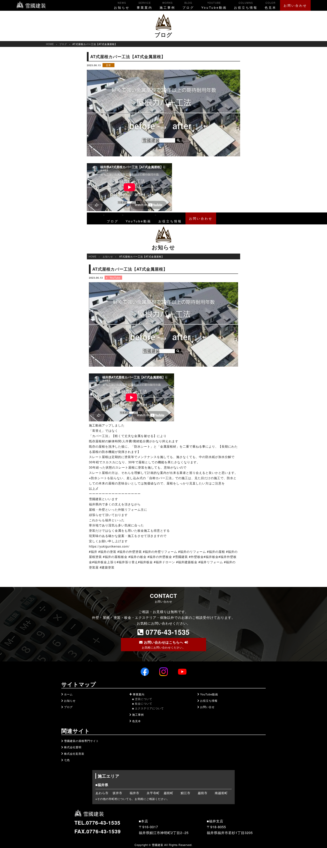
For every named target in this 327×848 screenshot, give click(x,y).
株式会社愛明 (72, 747)
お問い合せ (207, 707)
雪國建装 (35, 5)
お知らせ (122, 5)
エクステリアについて (149, 708)
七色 (67, 760)
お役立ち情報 (246, 5)
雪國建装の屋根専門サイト (81, 741)
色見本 (270, 5)
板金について (143, 703)
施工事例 (167, 5)
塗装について (143, 699)
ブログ (188, 5)
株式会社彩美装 (74, 754)
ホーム (68, 694)
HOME (50, 44)
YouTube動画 (214, 5)
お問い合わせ (295, 5)
